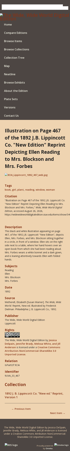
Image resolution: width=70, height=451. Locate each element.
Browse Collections (16, 49)
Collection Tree (14, 58)
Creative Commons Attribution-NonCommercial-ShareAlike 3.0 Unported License (32, 351)
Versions (9, 107)
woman (50, 189)
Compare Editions (15, 33)
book (8, 189)
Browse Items (13, 41)
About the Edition (16, 91)
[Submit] (65, 5)
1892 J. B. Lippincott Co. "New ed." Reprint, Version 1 (34, 395)
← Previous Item (21, 408)
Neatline (9, 74)
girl (14, 189)
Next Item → (57, 413)
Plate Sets (11, 99)
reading (29, 189)
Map (7, 66)
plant (20, 189)
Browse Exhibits (14, 82)
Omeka (49, 448)
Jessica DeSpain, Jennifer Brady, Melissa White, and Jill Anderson (32, 344)
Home (8, 24)
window (40, 189)
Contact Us (11, 116)
